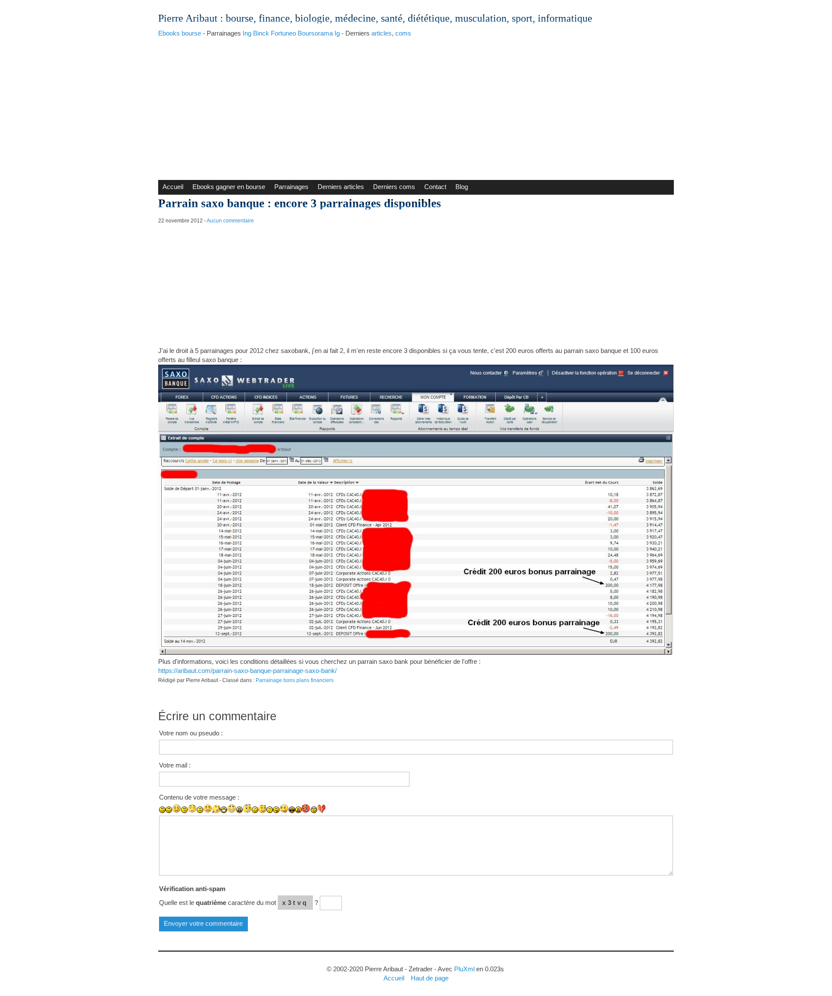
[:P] (276, 810)
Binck (261, 33)
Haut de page (429, 978)
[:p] (284, 808)
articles (381, 33)
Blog (461, 186)
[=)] (176, 808)
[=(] (207, 808)
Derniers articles (341, 186)
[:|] (184, 810)
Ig (337, 33)
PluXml (464, 969)
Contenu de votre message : (199, 797)
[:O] (247, 808)
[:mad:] (298, 810)
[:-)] (169, 810)
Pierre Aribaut (188, 18)
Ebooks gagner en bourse (228, 186)
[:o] (239, 810)
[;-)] (262, 809)
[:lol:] (292, 810)
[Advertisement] (416, 106)
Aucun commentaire (230, 221)
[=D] (231, 808)
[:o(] (216, 809)
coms (403, 33)
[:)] (162, 810)
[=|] (192, 808)
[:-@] (306, 808)
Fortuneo (283, 33)
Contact (435, 186)
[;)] (255, 810)
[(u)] (321, 808)
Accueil (172, 186)
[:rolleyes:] (314, 810)
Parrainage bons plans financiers (295, 680)
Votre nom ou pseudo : (191, 733)
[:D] (224, 810)
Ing (247, 33)
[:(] (200, 810)
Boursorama (315, 33)
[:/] (269, 810)
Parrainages (291, 186)
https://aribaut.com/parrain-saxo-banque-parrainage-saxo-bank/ (247, 670)
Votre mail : (175, 765)
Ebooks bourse (179, 33)
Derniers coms (394, 186)
